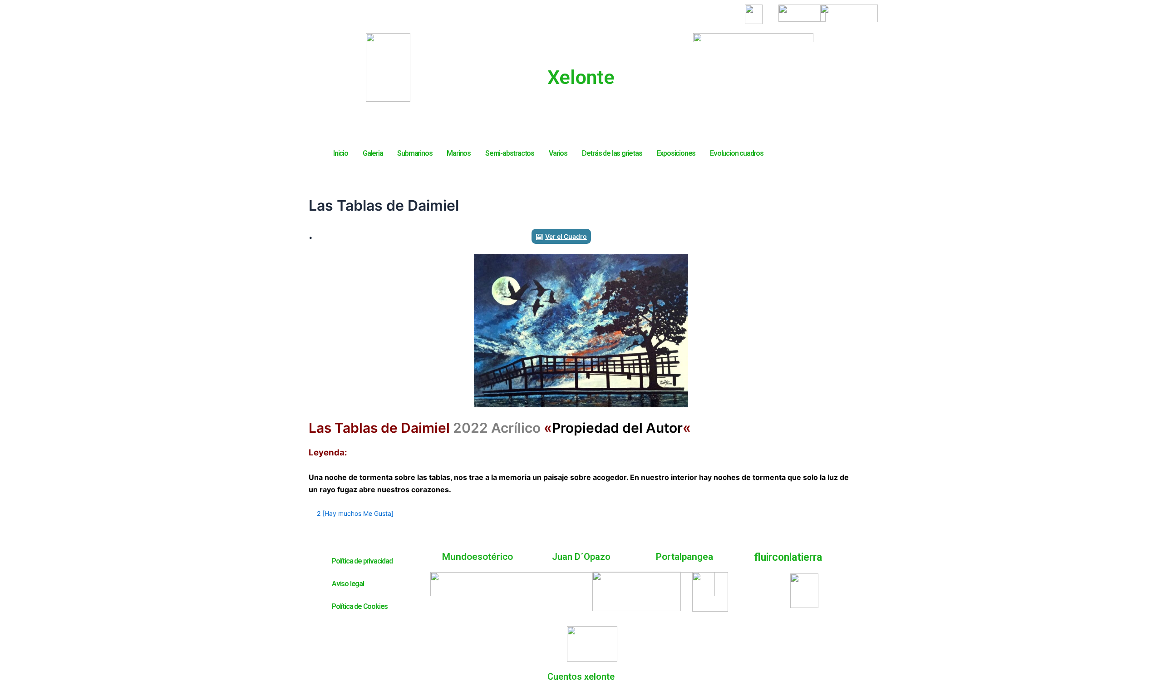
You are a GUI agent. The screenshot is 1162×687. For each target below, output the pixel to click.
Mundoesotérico (477, 556)
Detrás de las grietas (612, 153)
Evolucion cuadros (736, 153)
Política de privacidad (362, 561)
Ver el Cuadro (566, 236)
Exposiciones (676, 153)
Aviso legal (348, 583)
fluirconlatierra (788, 557)
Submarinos (414, 153)
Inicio (340, 153)
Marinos (459, 153)
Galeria (373, 153)
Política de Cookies (360, 606)
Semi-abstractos (509, 153)
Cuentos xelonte (581, 676)
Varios (558, 153)
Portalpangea (684, 556)
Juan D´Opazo (581, 556)
